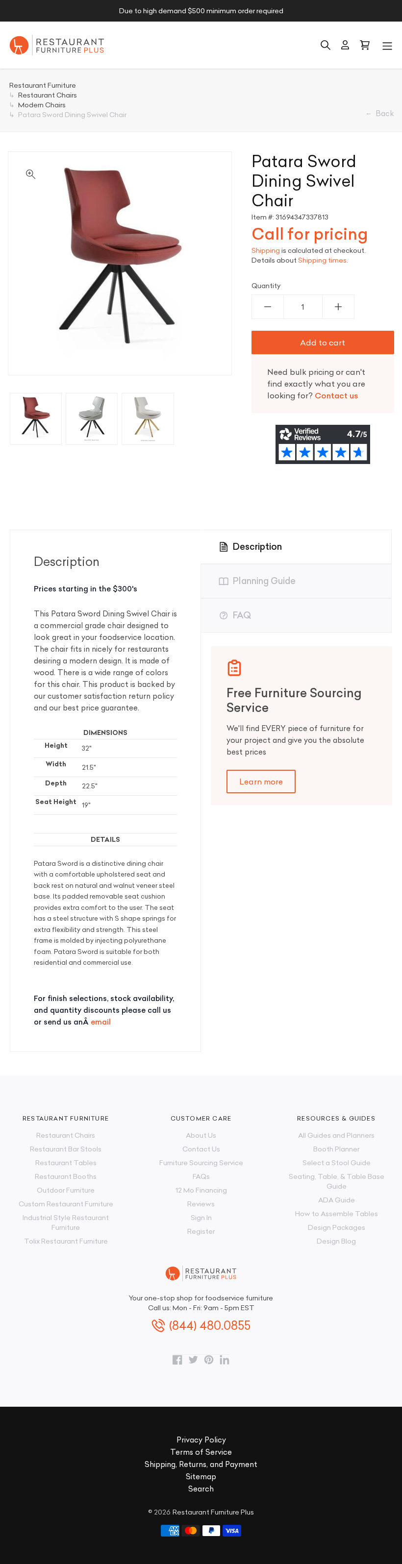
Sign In (201, 1217)
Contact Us (201, 1149)
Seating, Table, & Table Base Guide (336, 1181)
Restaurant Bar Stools (65, 1149)
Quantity (266, 285)
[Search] (325, 45)
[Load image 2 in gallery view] (92, 419)
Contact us (336, 395)
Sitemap (201, 1476)
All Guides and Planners (336, 1135)
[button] (387, 45)
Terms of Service (201, 1452)
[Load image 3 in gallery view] (148, 419)
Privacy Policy (201, 1439)
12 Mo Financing (201, 1190)
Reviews (201, 1203)
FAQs (201, 1176)
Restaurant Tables (66, 1162)
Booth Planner (336, 1149)
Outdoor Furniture (66, 1190)
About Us (201, 1135)
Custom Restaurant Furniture (66, 1203)
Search (201, 1488)
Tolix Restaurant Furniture (66, 1241)
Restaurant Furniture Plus (213, 1512)
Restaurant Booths (66, 1176)
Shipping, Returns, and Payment (201, 1464)
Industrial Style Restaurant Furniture (66, 1222)
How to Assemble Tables (336, 1213)
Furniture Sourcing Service (201, 1162)
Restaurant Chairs (65, 1135)
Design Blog (336, 1241)
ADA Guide (336, 1200)
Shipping (265, 250)
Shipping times (322, 260)
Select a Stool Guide (336, 1162)
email (101, 1021)
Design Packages (336, 1227)
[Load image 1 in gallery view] (36, 419)
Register (201, 1231)
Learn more (261, 781)
